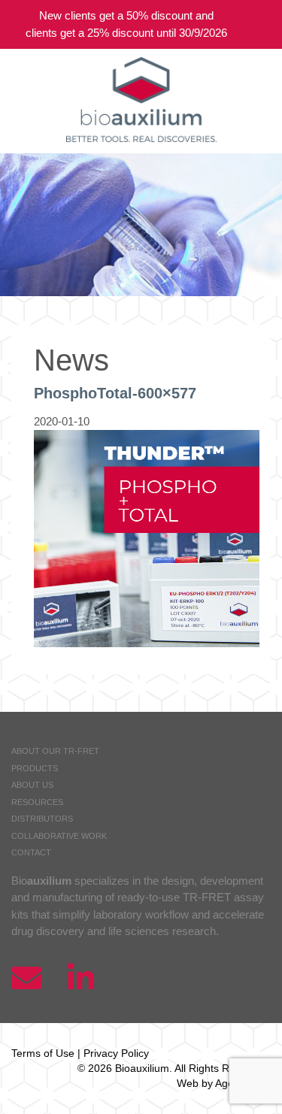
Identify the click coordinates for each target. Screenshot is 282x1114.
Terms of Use (42, 1053)
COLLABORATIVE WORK (59, 835)
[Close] (259, 24)
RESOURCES (37, 802)
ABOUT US (32, 784)
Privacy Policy (116, 1053)
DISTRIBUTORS (42, 818)
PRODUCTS (34, 768)
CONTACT (31, 852)
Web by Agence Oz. (224, 1083)
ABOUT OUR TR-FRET (55, 750)
